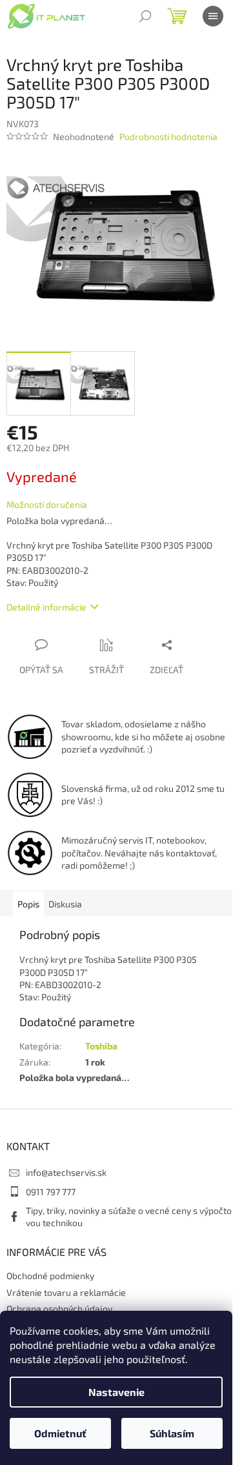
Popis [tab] (28, 903)
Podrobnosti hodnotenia (168, 136)
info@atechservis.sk (66, 1172)
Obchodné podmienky (50, 1275)
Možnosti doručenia (46, 504)
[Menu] (213, 16)
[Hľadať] (145, 16)
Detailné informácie (46, 606)
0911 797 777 (51, 1191)
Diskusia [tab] (65, 903)
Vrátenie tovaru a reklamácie (66, 1292)
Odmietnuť (60, 1433)
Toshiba (101, 1045)
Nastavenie (116, 1392)
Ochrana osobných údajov (59, 1308)
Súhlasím (172, 1433)
